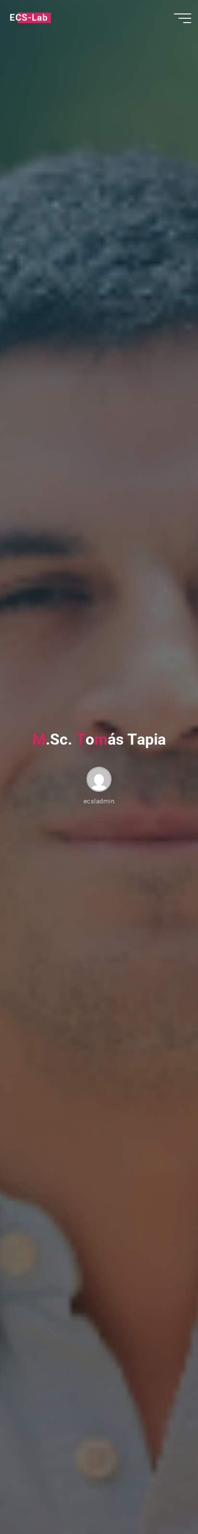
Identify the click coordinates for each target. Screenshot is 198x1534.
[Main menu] (182, 18)
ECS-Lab (29, 17)
